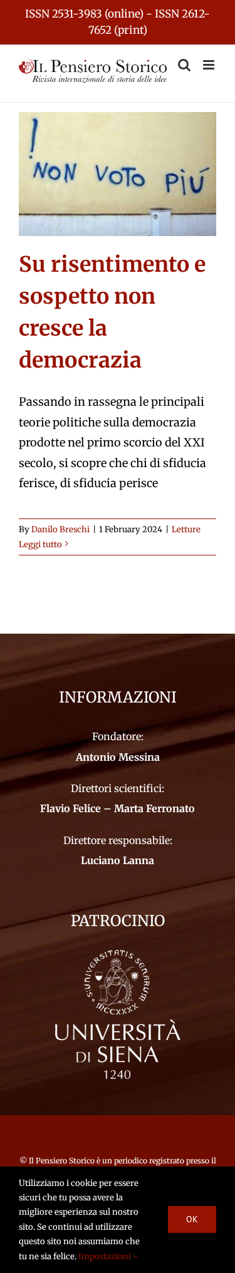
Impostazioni (105, 1256)
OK (192, 1219)
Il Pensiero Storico (63, 1160)
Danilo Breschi (60, 529)
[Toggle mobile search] (184, 64)
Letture (186, 529)
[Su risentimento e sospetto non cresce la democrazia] (117, 174)
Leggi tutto (40, 544)
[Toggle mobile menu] (209, 64)
